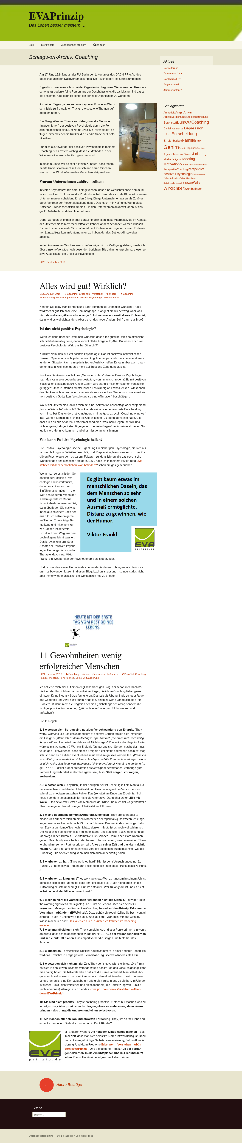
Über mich (99, 44)
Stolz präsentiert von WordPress (75, 1135)
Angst (179, 112)
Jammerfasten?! (173, 89)
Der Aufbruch (171, 67)
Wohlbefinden (111, 297)
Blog (31, 44)
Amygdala (169, 112)
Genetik (182, 148)
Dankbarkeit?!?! (172, 78)
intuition (201, 148)
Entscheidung (47, 297)
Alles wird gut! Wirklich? (83, 285)
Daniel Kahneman (174, 128)
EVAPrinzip (47, 44)
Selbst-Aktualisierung (87, 677)
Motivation (172, 164)
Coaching (72, 293)
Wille (196, 182)
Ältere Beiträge (63, 1084)
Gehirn (60, 297)
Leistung (199, 154)
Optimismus (71, 297)
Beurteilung (201, 116)
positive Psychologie (91, 297)
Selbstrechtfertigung (172, 183)
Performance (67, 677)
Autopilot (190, 116)
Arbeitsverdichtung (174, 116)
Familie (44, 677)
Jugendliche (170, 154)
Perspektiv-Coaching (176, 169)
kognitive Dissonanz (184, 154)
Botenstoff (170, 122)
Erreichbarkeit (173, 140)
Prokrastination (198, 174)
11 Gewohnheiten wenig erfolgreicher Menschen (81, 660)
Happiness (192, 147)
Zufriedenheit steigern (73, 44)
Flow (198, 140)
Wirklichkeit (174, 188)
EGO (167, 134)
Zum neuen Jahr (173, 73)
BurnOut (129, 674)
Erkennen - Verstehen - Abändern (98, 293)
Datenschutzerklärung (41, 1135)
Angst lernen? (171, 84)
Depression (193, 128)
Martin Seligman (173, 159)
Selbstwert (187, 182)
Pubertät (168, 178)
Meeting (53, 677)
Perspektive (196, 169)
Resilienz (176, 178)
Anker (187, 112)
